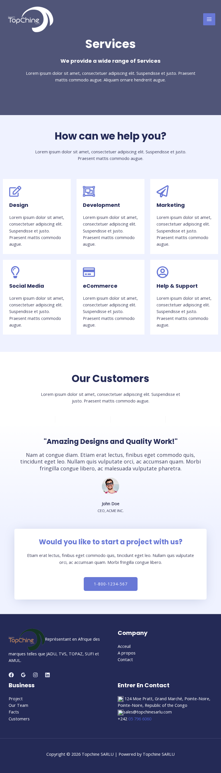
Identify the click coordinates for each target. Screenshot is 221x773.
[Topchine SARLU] (31, 19)
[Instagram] (35, 674)
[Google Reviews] (23, 674)
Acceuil (124, 646)
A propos (127, 653)
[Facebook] (11, 674)
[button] (165, 705)
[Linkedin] (47, 674)
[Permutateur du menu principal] (209, 19)
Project (16, 698)
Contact (125, 659)
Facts (14, 712)
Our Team (18, 705)
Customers (19, 719)
